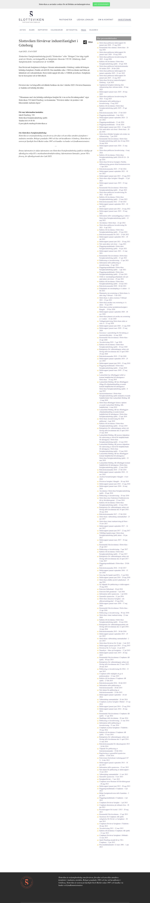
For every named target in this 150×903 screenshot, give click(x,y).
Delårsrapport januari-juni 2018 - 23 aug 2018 (114, 484)
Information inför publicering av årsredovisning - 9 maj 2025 (110, 102)
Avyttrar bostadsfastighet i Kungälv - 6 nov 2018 (113, 478)
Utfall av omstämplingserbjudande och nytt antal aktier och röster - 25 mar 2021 (113, 278)
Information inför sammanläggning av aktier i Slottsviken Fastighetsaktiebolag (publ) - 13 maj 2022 (114, 218)
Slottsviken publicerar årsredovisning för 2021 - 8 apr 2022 (113, 226)
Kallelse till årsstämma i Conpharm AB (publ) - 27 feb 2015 (112, 679)
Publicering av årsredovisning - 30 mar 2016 (114, 613)
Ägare (32, 30)
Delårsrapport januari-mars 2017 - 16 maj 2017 (113, 541)
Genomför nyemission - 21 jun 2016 (111, 596)
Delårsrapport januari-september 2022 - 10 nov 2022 (113, 205)
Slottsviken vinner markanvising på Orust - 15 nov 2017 (113, 522)
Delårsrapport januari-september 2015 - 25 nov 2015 (113, 635)
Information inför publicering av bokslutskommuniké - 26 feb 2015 (110, 686)
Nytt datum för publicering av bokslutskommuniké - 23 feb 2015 (110, 691)
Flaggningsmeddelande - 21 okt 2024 (111, 122)
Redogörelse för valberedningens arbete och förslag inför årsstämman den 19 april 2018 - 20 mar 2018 (114, 509)
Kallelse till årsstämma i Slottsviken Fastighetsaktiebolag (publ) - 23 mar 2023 (113, 198)
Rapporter (42, 30)
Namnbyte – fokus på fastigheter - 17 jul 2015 (114, 650)
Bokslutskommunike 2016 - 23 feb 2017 (112, 568)
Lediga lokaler (85, 20)
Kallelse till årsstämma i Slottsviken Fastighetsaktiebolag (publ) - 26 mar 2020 (113, 345)
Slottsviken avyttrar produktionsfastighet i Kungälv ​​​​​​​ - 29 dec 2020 (113, 308)
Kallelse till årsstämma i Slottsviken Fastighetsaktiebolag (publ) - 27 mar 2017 (113, 552)
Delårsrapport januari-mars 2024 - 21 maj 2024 (113, 146)
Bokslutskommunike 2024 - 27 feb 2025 (112, 113)
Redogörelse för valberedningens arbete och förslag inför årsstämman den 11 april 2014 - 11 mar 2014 (114, 739)
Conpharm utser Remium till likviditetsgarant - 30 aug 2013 (114, 782)
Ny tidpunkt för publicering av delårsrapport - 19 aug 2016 (114, 585)
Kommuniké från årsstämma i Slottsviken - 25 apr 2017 (113, 545)
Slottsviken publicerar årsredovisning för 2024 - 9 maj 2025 (113, 97)
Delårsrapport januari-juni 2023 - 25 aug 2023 (114, 176)
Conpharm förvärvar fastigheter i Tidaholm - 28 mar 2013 (114, 824)
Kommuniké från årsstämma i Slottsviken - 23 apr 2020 (113, 338)
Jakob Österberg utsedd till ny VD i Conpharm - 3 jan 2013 (111, 841)
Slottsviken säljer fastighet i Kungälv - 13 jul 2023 (114, 179)
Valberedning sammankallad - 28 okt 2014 (113, 699)
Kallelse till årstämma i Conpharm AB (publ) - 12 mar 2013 (114, 831)
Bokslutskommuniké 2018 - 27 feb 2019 (112, 470)
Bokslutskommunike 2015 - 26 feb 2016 (112, 631)
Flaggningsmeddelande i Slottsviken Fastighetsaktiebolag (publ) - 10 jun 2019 (113, 366)
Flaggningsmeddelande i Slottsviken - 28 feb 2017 (114, 564)
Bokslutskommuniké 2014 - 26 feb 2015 (112, 683)
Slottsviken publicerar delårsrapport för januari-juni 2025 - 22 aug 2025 (112, 76)
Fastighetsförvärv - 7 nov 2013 (109, 779)
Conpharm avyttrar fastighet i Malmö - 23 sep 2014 (114, 703)
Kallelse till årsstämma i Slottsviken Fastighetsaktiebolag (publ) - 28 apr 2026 (113, 62)
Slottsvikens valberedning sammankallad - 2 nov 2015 (114, 639)
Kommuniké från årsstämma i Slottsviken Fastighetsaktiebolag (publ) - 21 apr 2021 (113, 257)
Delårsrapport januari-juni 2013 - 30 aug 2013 (114, 786)
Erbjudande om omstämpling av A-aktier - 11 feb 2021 (114, 289)
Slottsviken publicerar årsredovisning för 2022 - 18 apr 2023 (113, 193)
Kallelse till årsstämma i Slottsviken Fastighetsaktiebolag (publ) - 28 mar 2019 (113, 424)
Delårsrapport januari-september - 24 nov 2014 (113, 696)
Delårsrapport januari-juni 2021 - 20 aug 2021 (114, 241)
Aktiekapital (72, 30)
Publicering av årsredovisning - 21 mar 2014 (114, 720)
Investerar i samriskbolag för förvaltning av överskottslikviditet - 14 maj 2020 (114, 334)
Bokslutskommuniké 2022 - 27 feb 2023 (112, 202)
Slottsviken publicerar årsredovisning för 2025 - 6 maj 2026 (113, 58)
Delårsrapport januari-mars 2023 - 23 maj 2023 (113, 184)
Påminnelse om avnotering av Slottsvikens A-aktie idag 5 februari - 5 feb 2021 (114, 294)
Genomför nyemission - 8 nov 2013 (111, 777)
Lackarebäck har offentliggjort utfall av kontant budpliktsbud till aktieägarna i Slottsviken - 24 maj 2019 (112, 377)
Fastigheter (65, 20)
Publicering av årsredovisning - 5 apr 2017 (113, 549)
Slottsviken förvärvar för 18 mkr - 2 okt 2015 (114, 643)
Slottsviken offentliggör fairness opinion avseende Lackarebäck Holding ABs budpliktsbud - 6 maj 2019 (112, 404)
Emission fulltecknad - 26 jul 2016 (111, 589)
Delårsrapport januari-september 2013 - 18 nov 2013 (113, 763)
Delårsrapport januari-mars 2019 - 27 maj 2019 (113, 371)
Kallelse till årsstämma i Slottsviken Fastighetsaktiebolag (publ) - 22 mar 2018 (113, 503)
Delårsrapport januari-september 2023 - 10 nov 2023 (113, 172)
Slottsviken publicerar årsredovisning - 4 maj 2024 (114, 151)
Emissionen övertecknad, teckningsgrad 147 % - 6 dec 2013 (114, 759)
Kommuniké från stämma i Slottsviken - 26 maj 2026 (113, 48)
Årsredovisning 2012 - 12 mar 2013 (111, 828)
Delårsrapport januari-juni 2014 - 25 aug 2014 (114, 706)
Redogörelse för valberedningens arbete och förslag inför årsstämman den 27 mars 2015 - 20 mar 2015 (114, 664)
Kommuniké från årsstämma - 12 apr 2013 (113, 814)
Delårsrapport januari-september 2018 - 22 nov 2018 (113, 473)
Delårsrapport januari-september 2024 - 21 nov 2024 (113, 118)
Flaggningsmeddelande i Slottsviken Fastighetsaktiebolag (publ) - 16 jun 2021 (113, 247)
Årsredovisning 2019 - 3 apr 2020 (110, 342)
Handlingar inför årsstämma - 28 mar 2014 (113, 718)
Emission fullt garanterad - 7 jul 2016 (112, 591)
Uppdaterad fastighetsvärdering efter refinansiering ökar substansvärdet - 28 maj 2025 (113, 87)
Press (83, 30)
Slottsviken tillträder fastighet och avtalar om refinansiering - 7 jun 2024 (114, 135)
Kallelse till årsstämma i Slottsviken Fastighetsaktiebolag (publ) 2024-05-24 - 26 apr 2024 (114, 157)
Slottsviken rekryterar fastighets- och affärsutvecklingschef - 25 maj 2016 (111, 600)
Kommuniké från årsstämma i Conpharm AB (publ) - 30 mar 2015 (114, 658)
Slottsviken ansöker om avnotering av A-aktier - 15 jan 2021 (113, 303)
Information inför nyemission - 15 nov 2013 (114, 767)
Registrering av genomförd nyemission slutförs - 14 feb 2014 (112, 754)
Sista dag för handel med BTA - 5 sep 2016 (114, 575)
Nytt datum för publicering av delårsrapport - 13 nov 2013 (114, 770)
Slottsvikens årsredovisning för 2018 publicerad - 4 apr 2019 (111, 420)
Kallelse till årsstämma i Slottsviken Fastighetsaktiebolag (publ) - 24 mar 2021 (113, 282)
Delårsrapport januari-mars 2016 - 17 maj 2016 (113, 604)
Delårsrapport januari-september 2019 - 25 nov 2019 (113, 359)
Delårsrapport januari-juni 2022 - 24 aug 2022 (114, 209)
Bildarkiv (94, 30)
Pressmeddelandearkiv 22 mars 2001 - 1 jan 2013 (114, 846)
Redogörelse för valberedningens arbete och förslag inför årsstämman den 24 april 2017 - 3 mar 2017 (114, 558)
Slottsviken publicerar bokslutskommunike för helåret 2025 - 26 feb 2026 (113, 67)
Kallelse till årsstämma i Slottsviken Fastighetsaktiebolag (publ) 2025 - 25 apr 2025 (113, 108)
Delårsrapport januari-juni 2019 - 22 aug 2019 (114, 363)
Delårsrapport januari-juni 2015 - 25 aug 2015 (114, 645)
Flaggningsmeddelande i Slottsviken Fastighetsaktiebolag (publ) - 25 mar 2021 (113, 273)
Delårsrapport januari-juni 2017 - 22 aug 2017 (114, 530)
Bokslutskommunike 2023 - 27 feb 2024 (112, 169)
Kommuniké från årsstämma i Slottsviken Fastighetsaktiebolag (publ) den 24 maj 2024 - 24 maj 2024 (114, 141)
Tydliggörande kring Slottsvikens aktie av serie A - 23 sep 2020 (113, 322)
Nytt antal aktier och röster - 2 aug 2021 (112, 244)
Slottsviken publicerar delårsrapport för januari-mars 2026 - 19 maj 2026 (112, 53)
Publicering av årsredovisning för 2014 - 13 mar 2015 (114, 670)
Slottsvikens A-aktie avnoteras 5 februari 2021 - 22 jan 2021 (113, 299)
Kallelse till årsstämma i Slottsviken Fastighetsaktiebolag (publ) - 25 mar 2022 (113, 231)
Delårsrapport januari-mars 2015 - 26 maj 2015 (113, 654)
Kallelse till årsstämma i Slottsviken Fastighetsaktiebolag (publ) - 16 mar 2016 (113, 621)
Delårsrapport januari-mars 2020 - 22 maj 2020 (113, 329)
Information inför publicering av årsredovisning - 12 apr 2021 (110, 264)
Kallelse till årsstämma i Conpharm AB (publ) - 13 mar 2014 (112, 733)
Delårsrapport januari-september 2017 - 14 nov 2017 (113, 527)
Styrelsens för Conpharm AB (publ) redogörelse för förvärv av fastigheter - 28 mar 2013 (113, 819)
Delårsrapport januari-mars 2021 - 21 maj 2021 (113, 252)
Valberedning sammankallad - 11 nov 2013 (113, 774)
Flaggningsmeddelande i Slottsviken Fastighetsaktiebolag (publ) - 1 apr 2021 (112, 268)
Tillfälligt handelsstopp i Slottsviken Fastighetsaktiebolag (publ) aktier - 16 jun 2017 (113, 535)
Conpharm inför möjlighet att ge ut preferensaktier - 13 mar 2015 (111, 674)
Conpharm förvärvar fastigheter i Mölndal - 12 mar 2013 (114, 836)
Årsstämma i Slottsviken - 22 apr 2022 (112, 223)
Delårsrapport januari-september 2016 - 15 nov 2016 (113, 571)
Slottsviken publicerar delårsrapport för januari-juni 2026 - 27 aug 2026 (112, 44)
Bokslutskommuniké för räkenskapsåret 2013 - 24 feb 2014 (114, 745)
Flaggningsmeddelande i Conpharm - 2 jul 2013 (113, 799)
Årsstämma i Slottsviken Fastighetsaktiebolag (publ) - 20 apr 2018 (114, 492)
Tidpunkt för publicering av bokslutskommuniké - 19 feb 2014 (110, 749)
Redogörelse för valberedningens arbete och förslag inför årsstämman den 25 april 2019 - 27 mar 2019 (114, 430)
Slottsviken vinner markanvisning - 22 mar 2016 (113, 616)
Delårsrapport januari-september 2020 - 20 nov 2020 (113, 313)
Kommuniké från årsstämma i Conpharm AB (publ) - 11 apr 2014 (114, 714)
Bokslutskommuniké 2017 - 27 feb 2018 (112, 514)
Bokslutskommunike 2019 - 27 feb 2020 (112, 356)
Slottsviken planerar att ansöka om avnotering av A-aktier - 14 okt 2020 (114, 317)
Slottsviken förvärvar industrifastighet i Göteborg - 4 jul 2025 (112, 81)
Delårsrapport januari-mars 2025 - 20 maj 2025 (113, 93)
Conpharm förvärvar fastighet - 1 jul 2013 (113, 802)
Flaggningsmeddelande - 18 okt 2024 (111, 124)
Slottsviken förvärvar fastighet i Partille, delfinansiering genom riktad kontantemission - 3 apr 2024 (114, 164)
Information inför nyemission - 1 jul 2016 (113, 594)
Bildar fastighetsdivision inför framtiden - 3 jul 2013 (114, 794)
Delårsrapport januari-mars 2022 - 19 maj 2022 (113, 212)
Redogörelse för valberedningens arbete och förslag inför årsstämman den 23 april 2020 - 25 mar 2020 (114, 351)
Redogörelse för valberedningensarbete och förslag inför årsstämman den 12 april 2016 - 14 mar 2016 (114, 626)
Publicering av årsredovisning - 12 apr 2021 (114, 260)
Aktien (23, 30)
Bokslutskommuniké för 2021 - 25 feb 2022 (114, 234)
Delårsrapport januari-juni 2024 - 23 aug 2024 (114, 127)
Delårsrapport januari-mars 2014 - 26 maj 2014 (113, 710)
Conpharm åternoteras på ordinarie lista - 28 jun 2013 (114, 806)
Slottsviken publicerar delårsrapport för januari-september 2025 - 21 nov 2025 (112, 72)
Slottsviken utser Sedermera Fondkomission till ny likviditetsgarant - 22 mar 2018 (114, 499)
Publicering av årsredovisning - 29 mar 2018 (114, 495)
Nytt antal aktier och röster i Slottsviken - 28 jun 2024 (114, 130)
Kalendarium (57, 30)
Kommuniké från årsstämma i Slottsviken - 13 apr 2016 (113, 609)
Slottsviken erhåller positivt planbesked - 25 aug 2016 (114, 581)
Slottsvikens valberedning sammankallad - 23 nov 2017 (114, 517)
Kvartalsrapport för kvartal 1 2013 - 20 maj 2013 (113, 810)
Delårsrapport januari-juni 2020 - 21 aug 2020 (114, 326)
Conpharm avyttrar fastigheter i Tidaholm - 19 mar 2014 (113, 728)
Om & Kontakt (105, 20)
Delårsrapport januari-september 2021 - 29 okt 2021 (113, 238)
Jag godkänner (101, 4)
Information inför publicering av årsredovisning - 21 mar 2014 (110, 724)
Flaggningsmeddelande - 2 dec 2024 (111, 115)
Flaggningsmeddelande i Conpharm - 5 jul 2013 (113, 789)
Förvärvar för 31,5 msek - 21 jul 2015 (112, 648)
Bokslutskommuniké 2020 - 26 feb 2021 (112, 286)
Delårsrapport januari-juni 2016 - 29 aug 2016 (114, 577)
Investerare (124, 20)
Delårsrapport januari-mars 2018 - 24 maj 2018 (113, 487)
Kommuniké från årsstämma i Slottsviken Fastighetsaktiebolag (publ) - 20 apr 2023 (113, 189)
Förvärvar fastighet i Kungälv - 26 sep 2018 (114, 481)
